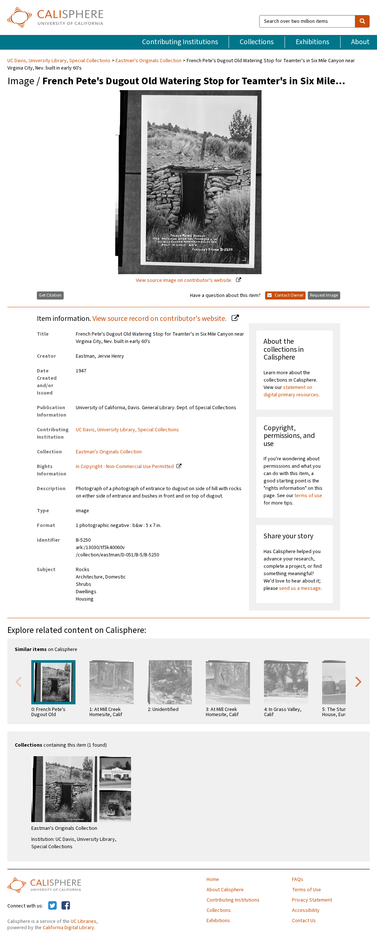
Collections (257, 42)
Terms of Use (306, 889)
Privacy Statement (312, 900)
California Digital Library (68, 927)
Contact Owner (288, 295)
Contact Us (304, 920)
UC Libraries (83, 921)
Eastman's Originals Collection (149, 60)
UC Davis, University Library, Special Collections (59, 60)
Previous (18, 681)
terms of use (308, 495)
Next (358, 681)
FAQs (297, 879)
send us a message (300, 588)
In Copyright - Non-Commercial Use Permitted (125, 466)
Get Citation (50, 295)
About (360, 42)
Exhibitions (312, 42)
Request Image (324, 295)
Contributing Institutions (180, 42)
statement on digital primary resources (291, 391)
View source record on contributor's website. (160, 319)
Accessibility (306, 910)
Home (213, 879)
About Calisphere (225, 889)
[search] (362, 21)
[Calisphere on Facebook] (65, 906)
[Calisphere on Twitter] (52, 906)
